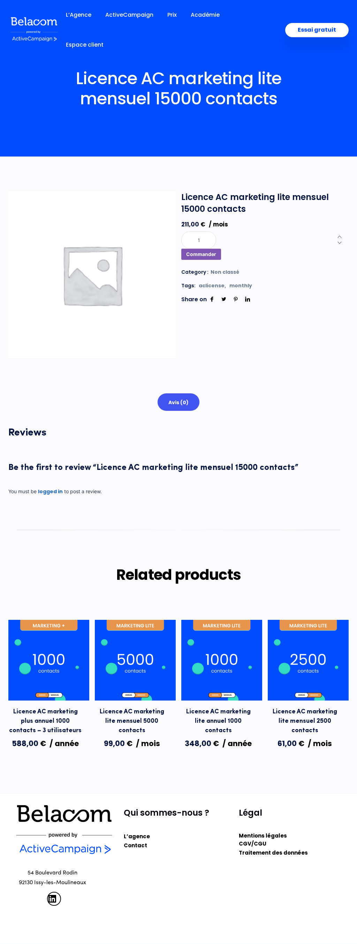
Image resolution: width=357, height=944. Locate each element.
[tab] (178, 402)
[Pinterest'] (235, 299)
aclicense (212, 285)
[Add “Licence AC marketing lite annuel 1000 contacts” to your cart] (221, 686)
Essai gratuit (317, 30)
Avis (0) (178, 402)
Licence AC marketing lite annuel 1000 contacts (218, 721)
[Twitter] (223, 299)
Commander (201, 254)
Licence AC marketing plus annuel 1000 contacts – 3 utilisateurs (45, 721)
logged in (50, 491)
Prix (172, 15)
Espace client (85, 45)
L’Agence (78, 15)
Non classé (225, 272)
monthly (240, 285)
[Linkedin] (247, 299)
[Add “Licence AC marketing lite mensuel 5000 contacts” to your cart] (135, 686)
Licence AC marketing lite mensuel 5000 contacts (132, 721)
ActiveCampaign (129, 15)
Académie (205, 15)
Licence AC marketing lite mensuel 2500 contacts (305, 721)
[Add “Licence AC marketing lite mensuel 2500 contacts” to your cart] (308, 686)
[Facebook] (212, 299)
